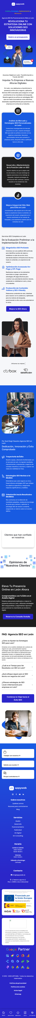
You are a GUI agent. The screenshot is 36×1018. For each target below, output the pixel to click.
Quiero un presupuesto (18, 37)
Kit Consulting (18, 836)
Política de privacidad (18, 983)
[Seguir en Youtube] (19, 794)
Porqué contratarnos (11, 776)
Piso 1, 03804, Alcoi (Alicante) (18, 882)
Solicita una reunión (10, 765)
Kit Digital (18, 833)
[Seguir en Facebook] (16, 794)
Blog (18, 809)
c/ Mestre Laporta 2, (18, 880)
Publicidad (18, 830)
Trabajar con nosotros (11, 755)
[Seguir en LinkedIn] (23, 794)
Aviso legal (18, 990)
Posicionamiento (18, 827)
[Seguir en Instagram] (12, 794)
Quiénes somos (18, 804)
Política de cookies (18, 987)
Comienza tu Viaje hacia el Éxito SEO (18, 698)
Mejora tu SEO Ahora (18, 309)
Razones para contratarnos (18, 806)
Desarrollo (18, 824)
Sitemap (18, 994)
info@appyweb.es (18, 875)
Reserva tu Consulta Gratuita (18, 617)
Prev (2, 370)
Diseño (18, 821)
